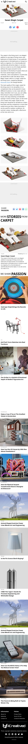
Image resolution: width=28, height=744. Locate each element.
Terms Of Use (17, 716)
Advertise (3, 716)
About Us (3, 714)
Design (2, 521)
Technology (3, 628)
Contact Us (4, 718)
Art (1, 304)
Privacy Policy (17, 714)
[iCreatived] (14, 726)
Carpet (2, 22)
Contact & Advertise (19, 718)
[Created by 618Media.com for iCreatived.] (14, 739)
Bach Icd (14, 22)
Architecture (4, 411)
